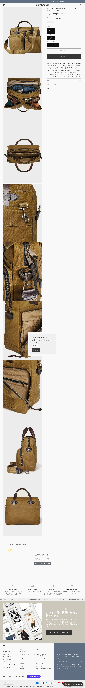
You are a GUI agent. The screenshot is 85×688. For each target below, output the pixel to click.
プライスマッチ (7, 662)
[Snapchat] (16, 676)
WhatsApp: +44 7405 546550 (42, 658)
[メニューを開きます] (5, 5)
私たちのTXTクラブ (25, 658)
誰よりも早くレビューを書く (42, 563)
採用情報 (22, 663)
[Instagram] (13, 676)
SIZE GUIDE (50, 22)
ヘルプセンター (7, 667)
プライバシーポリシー (69, 666)
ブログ (21, 661)
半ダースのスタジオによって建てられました (63, 686)
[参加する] (80, 661)
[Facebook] (4, 676)
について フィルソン (52, 84)
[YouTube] (23, 676)
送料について (6, 654)
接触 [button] (37, 649)
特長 (48, 80)
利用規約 (22, 668)
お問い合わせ (6, 651)
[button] (73, 684)
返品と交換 (39, 666)
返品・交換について (8, 656)
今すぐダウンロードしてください (59, 632)
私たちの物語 (23, 651)
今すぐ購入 (64, 56)
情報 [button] (21, 649)
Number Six (8, 686)
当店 (48, 88)
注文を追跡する (7, 659)
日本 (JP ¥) (7, 682)
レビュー (22, 666)
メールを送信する (40, 663)
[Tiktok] (7, 676)
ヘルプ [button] (5, 649)
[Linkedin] (19, 676)
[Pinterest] (10, 676)
